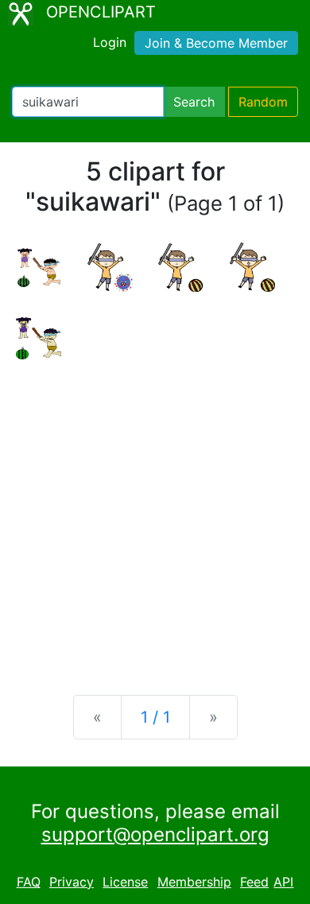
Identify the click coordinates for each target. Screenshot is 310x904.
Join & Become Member (216, 43)
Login (109, 42)
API (283, 882)
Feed (254, 882)
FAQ (29, 882)
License (125, 882)
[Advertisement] (155, 514)
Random (263, 102)
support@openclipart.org (155, 834)
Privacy (71, 882)
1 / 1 (155, 717)
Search (194, 102)
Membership (194, 882)
